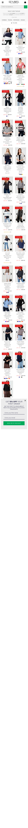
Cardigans (4, 19)
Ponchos (10, 19)
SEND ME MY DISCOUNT (14, 423)
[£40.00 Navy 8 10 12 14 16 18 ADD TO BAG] (7, 155)
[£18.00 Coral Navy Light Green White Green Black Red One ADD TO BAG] (20, 65)
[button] (4, 36)
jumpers (22, 13)
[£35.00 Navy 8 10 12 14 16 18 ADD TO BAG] (7, 243)
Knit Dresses (16, 19)
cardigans (11, 14)
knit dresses (12, 13)
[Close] (25, 400)
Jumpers (23, 19)
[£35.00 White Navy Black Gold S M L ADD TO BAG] (20, 155)
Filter (15, 23)
